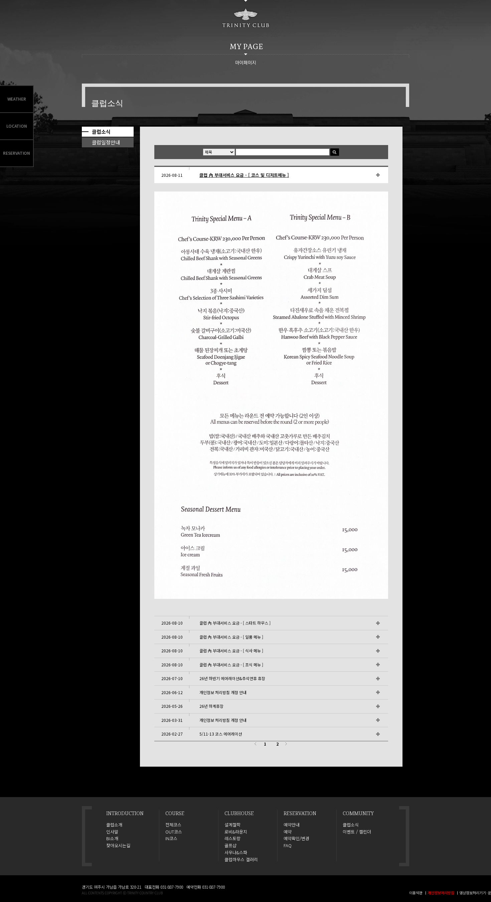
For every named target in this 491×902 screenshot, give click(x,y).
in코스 (171, 838)
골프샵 (230, 846)
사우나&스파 (235, 853)
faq (288, 846)
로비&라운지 (235, 832)
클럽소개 (114, 825)
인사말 (112, 832)
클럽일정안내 (106, 142)
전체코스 (173, 825)
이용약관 (416, 892)
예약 (288, 832)
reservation (16, 153)
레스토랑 (232, 838)
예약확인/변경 (296, 838)
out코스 (173, 832)
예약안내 (292, 825)
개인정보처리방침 (441, 892)
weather (16, 99)
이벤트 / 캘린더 (357, 832)
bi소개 (112, 838)
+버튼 (364, 174)
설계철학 (232, 825)
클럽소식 (101, 131)
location (16, 126)
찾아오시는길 (118, 846)
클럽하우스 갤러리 (241, 860)
